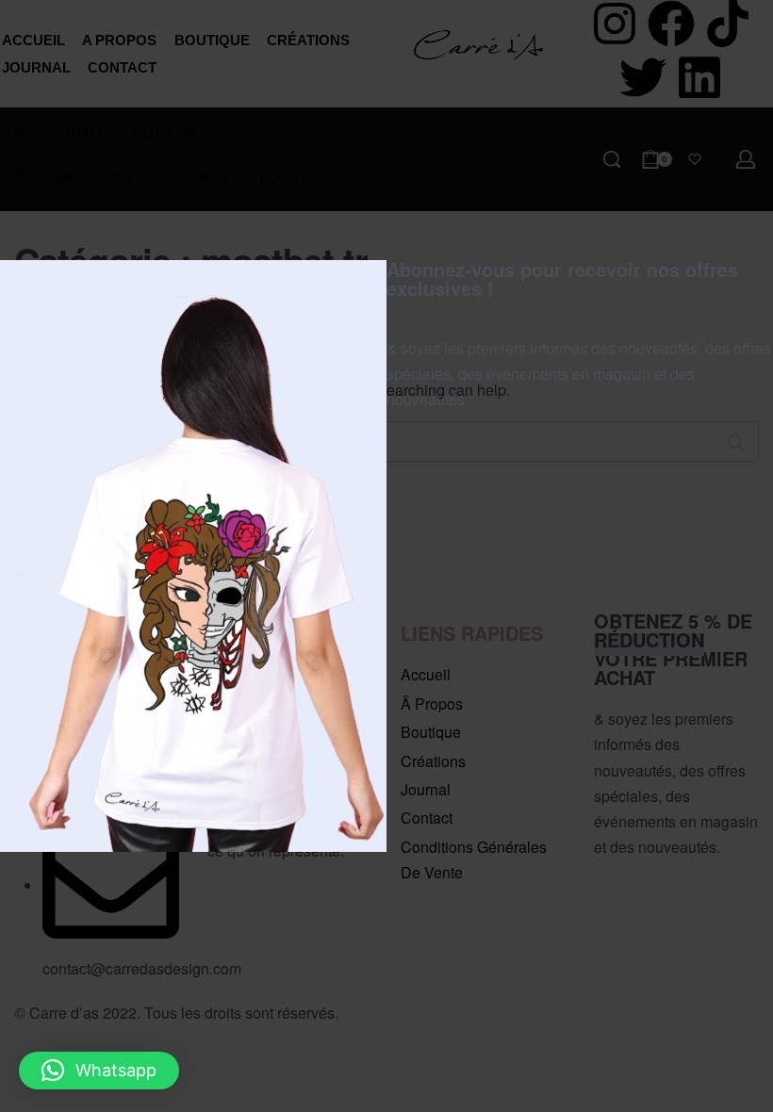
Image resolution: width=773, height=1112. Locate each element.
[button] (99, 1070)
